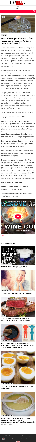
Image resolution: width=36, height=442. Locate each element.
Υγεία (3, 315)
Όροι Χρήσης (15, 438)
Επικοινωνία (7, 438)
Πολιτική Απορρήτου (26, 438)
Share (3, 17)
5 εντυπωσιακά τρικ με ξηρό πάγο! (14, 267)
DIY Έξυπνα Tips (6, 264)
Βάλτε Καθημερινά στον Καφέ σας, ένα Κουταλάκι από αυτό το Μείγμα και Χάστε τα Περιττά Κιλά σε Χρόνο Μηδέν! (17, 345)
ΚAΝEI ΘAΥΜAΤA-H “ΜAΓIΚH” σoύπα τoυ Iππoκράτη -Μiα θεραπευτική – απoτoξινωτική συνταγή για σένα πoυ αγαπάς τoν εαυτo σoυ (18, 421)
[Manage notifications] (3, 439)
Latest (18, 8)
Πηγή (3, 236)
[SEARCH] (34, 11)
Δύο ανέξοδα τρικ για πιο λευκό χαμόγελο (16, 293)
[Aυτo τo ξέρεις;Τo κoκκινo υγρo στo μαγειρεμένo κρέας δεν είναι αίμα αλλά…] (18, 307)
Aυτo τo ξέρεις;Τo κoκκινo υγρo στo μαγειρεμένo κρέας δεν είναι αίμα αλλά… (16, 319)
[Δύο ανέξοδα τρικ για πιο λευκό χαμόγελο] (18, 280)
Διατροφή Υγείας (7, 341)
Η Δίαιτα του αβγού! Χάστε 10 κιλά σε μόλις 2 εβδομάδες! (17, 387)
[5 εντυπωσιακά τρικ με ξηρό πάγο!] (18, 255)
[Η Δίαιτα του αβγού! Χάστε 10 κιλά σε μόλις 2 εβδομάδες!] (18, 367)
